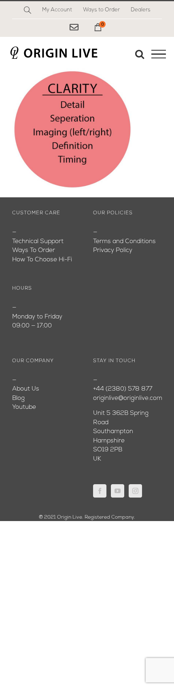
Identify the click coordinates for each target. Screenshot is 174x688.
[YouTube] (117, 491)
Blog (18, 398)
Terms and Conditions (124, 242)
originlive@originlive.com (127, 398)
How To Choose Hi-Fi (42, 260)
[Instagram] (135, 491)
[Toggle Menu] (159, 54)
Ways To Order (33, 251)
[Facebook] (99, 491)
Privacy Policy (112, 251)
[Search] (27, 10)
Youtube (24, 407)
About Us (25, 389)
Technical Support (38, 242)
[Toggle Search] (139, 54)
